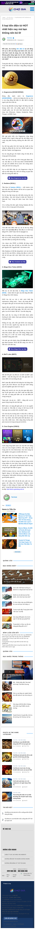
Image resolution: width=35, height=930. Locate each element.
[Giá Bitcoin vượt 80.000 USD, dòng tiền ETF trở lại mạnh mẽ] (7, 744)
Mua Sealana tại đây (19, 262)
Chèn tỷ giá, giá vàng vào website (15, 854)
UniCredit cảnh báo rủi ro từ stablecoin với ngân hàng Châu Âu (22, 782)
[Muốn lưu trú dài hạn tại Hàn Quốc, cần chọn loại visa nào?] (7, 597)
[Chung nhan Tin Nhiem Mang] (27, 874)
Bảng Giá (8, 875)
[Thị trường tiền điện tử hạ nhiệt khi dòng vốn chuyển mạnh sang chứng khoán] (7, 797)
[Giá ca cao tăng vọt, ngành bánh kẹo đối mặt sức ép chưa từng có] (7, 697)
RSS (3, 875)
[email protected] (17, 899)
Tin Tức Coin (10, 17)
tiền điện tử (20, 49)
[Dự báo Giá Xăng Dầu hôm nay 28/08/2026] (17, 670)
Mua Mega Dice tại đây (18, 349)
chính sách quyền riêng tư (10, 907)
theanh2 (25, 786)
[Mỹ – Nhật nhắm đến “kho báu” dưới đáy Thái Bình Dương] (7, 686)
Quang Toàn (26, 772)
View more (17, 551)
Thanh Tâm (26, 746)
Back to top (7, 883)
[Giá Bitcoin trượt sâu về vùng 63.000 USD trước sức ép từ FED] (7, 770)
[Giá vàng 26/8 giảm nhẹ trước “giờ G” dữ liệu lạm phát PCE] (7, 619)
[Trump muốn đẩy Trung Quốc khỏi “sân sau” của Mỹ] (7, 611)
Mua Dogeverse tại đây (19, 178)
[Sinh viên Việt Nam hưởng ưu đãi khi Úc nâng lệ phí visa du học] (7, 589)
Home (4, 17)
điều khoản (20, 907)
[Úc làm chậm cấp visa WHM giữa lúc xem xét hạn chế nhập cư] (7, 604)
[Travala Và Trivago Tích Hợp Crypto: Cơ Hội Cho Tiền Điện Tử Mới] (9, 544)
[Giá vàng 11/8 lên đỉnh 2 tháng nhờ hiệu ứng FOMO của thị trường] (7, 707)
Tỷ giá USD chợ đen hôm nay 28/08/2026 (20, 635)
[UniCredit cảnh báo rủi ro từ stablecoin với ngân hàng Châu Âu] (7, 783)
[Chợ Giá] (17, 9)
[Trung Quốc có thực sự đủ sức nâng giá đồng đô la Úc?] (7, 626)
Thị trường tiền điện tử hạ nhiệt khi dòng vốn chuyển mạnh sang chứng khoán (22, 796)
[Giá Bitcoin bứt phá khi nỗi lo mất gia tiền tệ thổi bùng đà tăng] (7, 757)
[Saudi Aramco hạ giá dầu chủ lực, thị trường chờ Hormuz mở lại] (7, 718)
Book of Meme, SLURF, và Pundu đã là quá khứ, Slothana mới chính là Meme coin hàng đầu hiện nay (25, 532)
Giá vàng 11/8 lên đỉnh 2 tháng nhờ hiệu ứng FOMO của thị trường (22, 706)
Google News (15, 875)
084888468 (6, 899)
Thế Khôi (14, 497)
